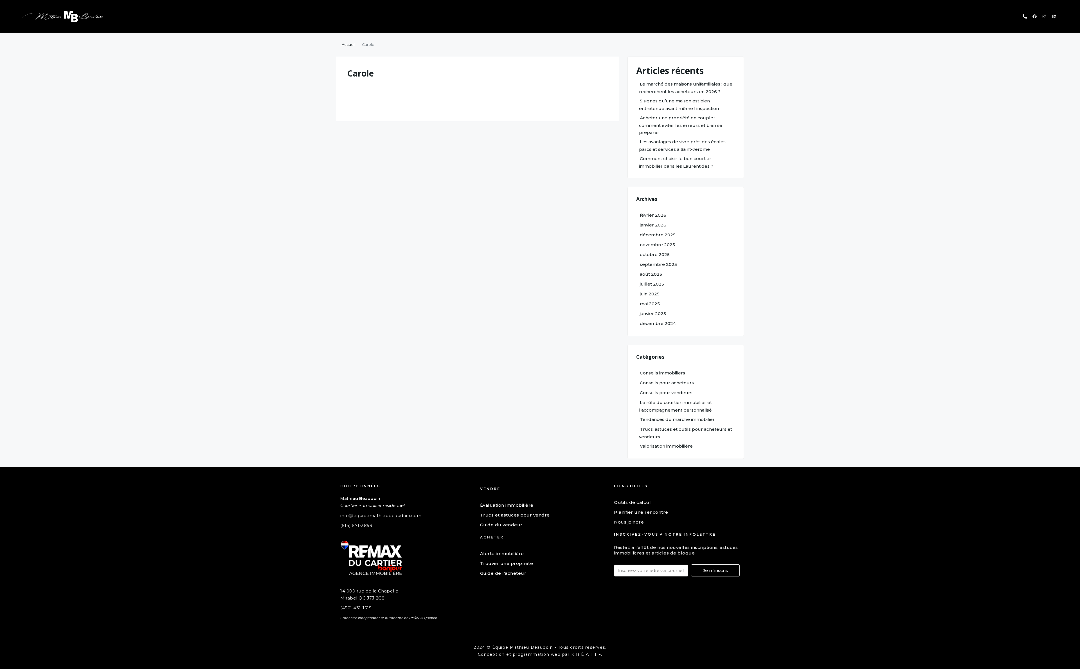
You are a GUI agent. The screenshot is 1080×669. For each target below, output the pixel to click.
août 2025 (651, 274)
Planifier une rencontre (641, 512)
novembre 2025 (657, 244)
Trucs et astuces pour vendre (515, 515)
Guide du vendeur (501, 524)
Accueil (348, 44)
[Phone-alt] (1024, 16)
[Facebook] (1034, 16)
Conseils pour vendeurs (666, 392)
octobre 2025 (655, 254)
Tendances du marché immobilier (677, 419)
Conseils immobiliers (662, 373)
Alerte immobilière (502, 553)
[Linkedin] (1054, 16)
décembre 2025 (658, 234)
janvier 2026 (653, 225)
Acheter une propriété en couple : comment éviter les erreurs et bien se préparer (680, 125)
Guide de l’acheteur (503, 573)
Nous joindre (629, 522)
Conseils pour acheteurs (667, 382)
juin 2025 (650, 294)
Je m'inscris (715, 570)
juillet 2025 (652, 284)
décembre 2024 (658, 323)
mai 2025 (650, 303)
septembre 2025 (658, 264)
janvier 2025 (653, 313)
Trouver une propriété (506, 563)
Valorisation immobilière (666, 446)
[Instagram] (1044, 16)
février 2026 (653, 215)
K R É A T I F (586, 654)
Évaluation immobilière (507, 505)
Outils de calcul (632, 502)
